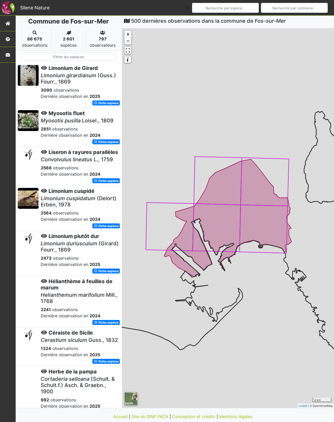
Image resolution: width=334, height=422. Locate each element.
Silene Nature (35, 7)
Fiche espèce (108, 103)
